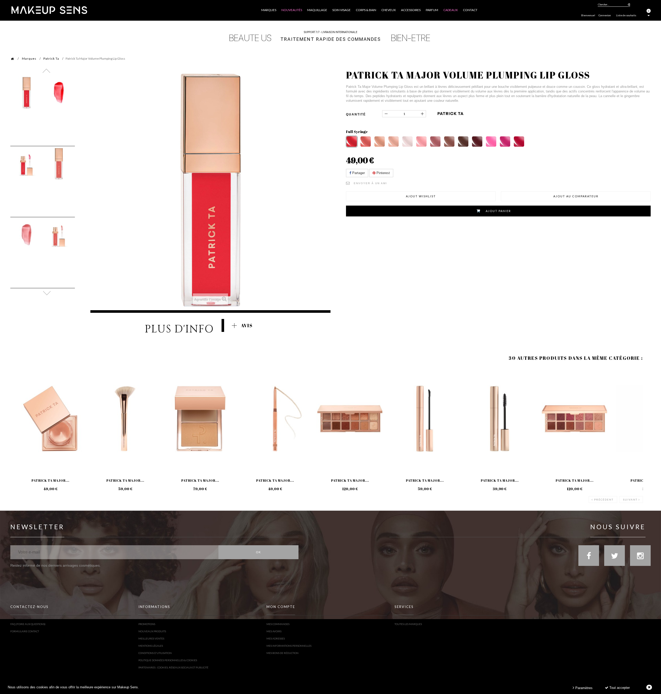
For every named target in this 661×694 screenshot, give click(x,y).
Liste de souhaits (626, 15)
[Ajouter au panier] (20, 388)
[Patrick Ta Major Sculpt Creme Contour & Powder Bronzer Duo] (200, 419)
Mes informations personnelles (288, 645)
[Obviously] (449, 141)
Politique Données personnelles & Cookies (167, 660)
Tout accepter (619, 688)
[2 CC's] (365, 141)
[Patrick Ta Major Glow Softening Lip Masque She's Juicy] (50, 419)
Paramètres (583, 688)
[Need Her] (435, 141)
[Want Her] (477, 141)
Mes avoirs (273, 631)
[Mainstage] (505, 141)
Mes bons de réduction (282, 652)
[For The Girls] (491, 141)
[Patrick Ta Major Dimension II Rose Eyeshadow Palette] (574, 419)
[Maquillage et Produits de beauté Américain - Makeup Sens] (49, 10)
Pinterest (382, 173)
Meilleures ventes (151, 638)
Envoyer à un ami (370, 183)
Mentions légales (150, 645)
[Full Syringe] (352, 141)
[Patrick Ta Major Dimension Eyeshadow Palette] (350, 419)
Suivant (630, 499)
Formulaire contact (24, 631)
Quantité (356, 114)
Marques (29, 58)
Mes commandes (277, 624)
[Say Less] (421, 141)
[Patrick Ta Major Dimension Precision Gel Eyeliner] (275, 419)
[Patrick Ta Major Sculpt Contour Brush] (125, 419)
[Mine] (463, 141)
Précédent (603, 499)
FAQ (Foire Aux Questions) (27, 624)
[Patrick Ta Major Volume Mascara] (499, 419)
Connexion (605, 15)
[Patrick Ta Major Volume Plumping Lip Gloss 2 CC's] (59, 163)
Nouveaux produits (152, 631)
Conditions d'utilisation (155, 652)
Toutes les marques (408, 624)
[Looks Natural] (407, 141)
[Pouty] (393, 141)
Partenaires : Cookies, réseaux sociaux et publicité (173, 667)
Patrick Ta (51, 58)
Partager (358, 173)
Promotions (146, 624)
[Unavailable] (519, 141)
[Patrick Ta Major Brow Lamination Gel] (425, 419)
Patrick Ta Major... (50, 480)
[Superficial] (379, 141)
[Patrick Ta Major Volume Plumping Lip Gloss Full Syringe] (26, 92)
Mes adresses (275, 638)
